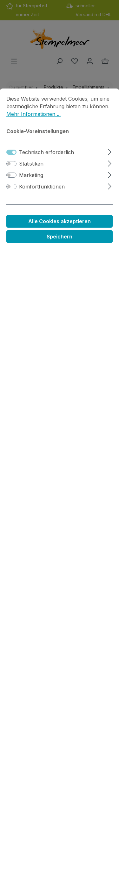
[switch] (11, 163)
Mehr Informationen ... (33, 114)
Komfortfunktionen (42, 186)
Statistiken (31, 163)
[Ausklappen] (110, 151)
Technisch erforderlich (46, 152)
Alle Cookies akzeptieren (59, 221)
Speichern (59, 236)
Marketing (31, 175)
